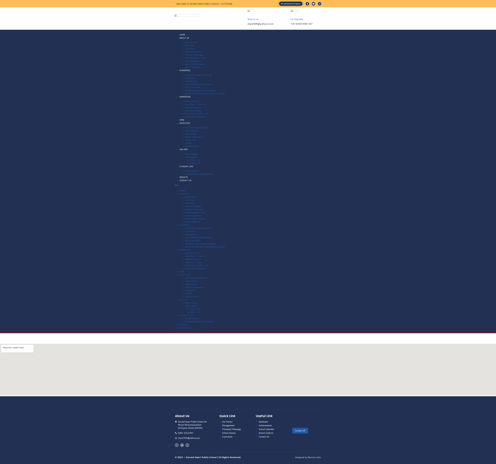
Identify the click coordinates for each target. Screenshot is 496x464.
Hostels (188, 143)
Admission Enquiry (193, 110)
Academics (185, 70)
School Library (191, 130)
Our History (190, 48)
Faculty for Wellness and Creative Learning (205, 93)
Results (184, 177)
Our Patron (190, 45)
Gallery (184, 149)
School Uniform (192, 171)
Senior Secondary (193, 87)
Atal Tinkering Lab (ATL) (196, 127)
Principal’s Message (194, 55)
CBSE (182, 120)
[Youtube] (313, 4)
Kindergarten (191, 81)
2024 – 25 (195, 163)
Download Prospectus (195, 116)
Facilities (185, 123)
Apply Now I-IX (192, 101)
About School (191, 42)
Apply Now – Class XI (195, 104)
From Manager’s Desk (195, 58)
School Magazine (193, 67)
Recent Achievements (195, 64)
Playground (190, 140)
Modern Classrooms (194, 137)
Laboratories (191, 134)
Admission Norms (193, 107)
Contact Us (185, 180)
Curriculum (190, 78)
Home (182, 34)
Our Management (193, 61)
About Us (184, 38)
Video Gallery (191, 157)
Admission (185, 97)
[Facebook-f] (307, 4)
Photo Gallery (191, 154)
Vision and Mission (193, 51)
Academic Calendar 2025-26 (198, 75)
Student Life (186, 166)
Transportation (192, 146)
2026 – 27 (195, 160)
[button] (199, 185)
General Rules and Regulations (199, 174)
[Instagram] (319, 4)
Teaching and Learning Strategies (200, 90)
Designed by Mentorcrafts (308, 457)
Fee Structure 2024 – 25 (196, 113)
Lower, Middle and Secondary (198, 84)
